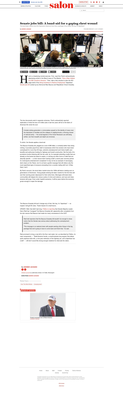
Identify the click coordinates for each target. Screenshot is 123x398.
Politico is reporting (49, 209)
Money (92, 6)
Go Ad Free (65, 372)
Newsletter (84, 2)
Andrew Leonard (26, 29)
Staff (53, 370)
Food (46, 6)
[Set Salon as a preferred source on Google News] (66, 72)
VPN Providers (61, 383)
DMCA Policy (61, 385)
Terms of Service (76, 370)
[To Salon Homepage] (61, 5)
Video (100, 6)
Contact (60, 370)
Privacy (67, 370)
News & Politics (26, 6)
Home (40, 370)
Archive (57, 372)
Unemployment (37, 284)
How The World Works (26, 284)
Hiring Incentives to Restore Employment (52, 82)
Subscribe (25, 2)
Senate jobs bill (25, 85)
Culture (37, 6)
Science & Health (80, 6)
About (47, 370)
